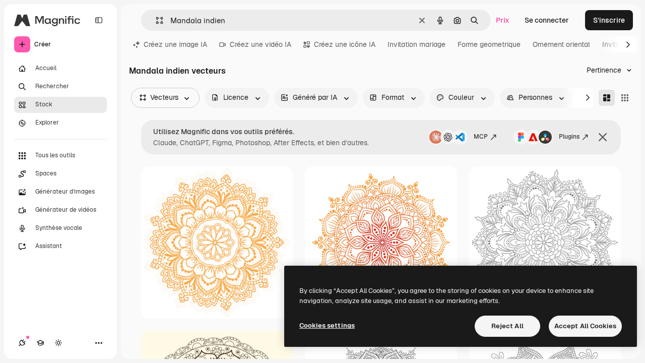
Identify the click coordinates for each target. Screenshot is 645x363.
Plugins (569, 137)
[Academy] (40, 343)
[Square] (625, 98)
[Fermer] (603, 137)
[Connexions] (22, 343)
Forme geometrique (489, 44)
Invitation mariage (416, 44)
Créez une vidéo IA (260, 44)
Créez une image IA (175, 44)
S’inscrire (609, 20)
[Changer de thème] (58, 343)
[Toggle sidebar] (99, 20)
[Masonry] (607, 98)
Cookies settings (327, 325)
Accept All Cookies (585, 326)
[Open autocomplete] (155, 20)
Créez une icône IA (344, 44)
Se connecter (547, 20)
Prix (502, 20)
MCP (481, 137)
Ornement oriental (561, 44)
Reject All (507, 326)
